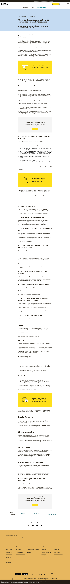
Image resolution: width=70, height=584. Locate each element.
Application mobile (8, 562)
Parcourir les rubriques (41, 7)
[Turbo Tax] (29, 570)
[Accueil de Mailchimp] (4, 4)
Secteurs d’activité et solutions (14, 3)
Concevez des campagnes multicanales (53, 512)
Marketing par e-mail (9, 552)
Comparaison (8, 555)
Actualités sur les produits (9, 550)
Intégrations (24, 3)
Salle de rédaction (44, 550)
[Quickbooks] (40, 570)
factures (31, 88)
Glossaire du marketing (19, 552)
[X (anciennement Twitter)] (34, 574)
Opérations (32, 16)
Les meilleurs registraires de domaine (11, 535)
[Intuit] (23, 570)
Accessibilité (43, 555)
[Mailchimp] (46, 570)
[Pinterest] (44, 574)
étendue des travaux (46, 425)
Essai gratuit (55, 3)
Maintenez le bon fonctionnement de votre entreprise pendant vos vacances (17, 537)
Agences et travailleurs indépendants (33, 549)
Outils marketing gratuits (20, 550)
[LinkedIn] (39, 574)
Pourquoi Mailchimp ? (9, 549)
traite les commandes (42, 103)
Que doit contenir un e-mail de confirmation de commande (15, 538)
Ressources (30, 3)
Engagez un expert (56, 550)
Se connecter (63, 3)
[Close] (68, 582)
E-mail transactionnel (9, 554)
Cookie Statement (37, 582)
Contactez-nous (56, 549)
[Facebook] (32, 574)
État (6, 560)
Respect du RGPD (8, 557)
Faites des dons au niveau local (46, 552)
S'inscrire (35, 504)
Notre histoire (44, 549)
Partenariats (22, 513)
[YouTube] (41, 574)
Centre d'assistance (57, 552)
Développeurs (29, 550)
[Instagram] (36, 574)
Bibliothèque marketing (28, 7)
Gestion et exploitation (22, 16)
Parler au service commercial (58, 554)
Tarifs (35, 3)
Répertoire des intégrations (20, 554)
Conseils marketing (19, 549)
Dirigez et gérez (37, 513)
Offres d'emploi (44, 554)
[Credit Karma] (34, 570)
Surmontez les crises (52, 514)
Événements (29, 552)
